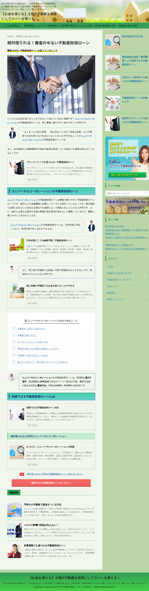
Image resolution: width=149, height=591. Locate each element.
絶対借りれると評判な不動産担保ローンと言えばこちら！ (55, 474)
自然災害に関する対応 (128, 25)
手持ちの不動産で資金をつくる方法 (42, 504)
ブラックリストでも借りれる (34, 342)
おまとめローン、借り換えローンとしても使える (43, 362)
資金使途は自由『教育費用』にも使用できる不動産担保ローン (135, 60)
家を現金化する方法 (132, 36)
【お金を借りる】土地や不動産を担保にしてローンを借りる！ (74, 578)
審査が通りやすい (28, 335)
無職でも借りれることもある (33, 355)
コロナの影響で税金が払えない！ (41, 524)
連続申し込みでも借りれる (32, 328)
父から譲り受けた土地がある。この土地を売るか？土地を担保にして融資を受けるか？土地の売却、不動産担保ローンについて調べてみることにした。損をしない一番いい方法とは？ (74, 583)
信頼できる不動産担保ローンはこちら (49, 482)
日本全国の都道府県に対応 (104, 25)
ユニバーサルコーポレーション (22, 199)
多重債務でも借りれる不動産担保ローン (45, 545)
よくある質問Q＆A (12, 25)
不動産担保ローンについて (35, 25)
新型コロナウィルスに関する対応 (81, 26)
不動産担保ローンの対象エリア (119, 245)
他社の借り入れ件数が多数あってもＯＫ (39, 348)
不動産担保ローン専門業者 (58, 25)
